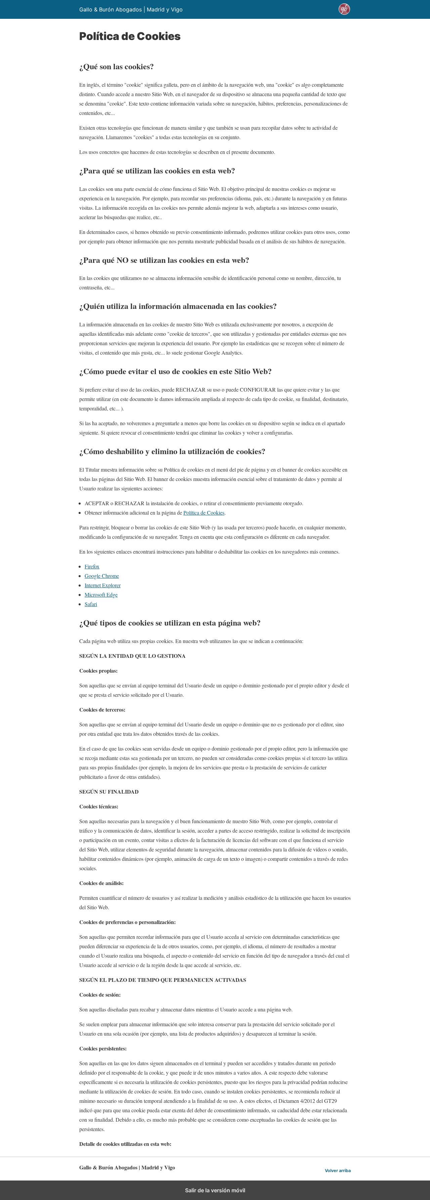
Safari (91, 603)
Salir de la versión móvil (215, 1190)
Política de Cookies (203, 512)
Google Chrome (102, 575)
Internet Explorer (103, 585)
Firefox (92, 566)
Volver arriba (338, 1170)
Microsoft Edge (101, 594)
